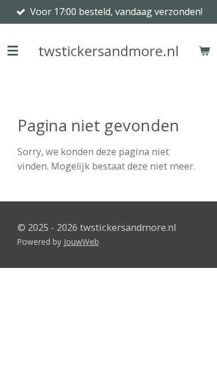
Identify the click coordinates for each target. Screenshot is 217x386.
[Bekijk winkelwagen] (204, 51)
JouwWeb (81, 241)
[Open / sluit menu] (12, 51)
